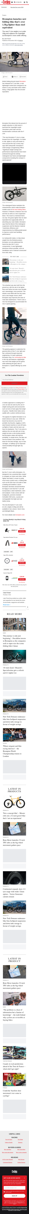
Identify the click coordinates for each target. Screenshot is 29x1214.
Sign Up (14, 1196)
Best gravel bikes (21, 1149)
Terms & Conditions (13, 1202)
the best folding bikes (19, 209)
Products (4, 15)
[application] (14, 172)
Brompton (23, 81)
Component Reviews (7, 1162)
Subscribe (19, 2)
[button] (14, 529)
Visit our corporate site (22, 1207)
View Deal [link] (22, 531)
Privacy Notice (21, 389)
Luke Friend (7, 38)
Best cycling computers (21, 1152)
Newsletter (23, 76)
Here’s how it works (19, 45)
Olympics (20, 1142)
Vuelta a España (8, 1142)
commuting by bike (20, 357)
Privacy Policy (20, 1201)
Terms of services (20, 387)
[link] (7, 530)
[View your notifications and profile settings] (12, 2)
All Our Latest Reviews (7, 1159)
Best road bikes (7, 1149)
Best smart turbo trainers (7, 1152)
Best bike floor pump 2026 (17, 7)
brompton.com (20, 515)
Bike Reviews (21, 1159)
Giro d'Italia (20, 1139)
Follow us (16, 76)
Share (6, 76)
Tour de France (8, 1139)
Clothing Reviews (21, 1162)
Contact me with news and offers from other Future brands (14, 1192)
